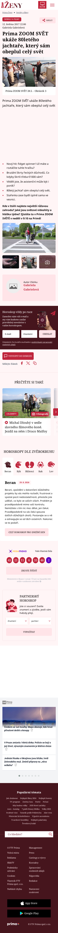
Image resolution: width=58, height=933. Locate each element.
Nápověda (34, 875)
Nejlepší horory (45, 798)
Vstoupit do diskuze (20, 356)
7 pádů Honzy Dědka (30, 809)
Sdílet (46, 21)
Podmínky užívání (12, 869)
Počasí (45, 802)
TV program (15, 802)
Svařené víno (12, 812)
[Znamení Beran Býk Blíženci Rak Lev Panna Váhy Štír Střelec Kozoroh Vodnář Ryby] (29, 334)
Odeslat (47, 334)
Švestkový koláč (29, 823)
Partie (37, 802)
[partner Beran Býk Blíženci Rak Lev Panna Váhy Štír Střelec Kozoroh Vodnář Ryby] (40, 621)
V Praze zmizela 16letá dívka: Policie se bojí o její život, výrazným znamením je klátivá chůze (27, 744)
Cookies (11, 875)
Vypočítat (29, 632)
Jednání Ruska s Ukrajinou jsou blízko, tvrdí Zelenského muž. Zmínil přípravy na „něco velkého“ (26, 762)
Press (31, 852)
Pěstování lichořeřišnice (19, 816)
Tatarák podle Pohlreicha (30, 812)
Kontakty (33, 862)
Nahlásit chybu (14, 889)
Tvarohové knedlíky (20, 820)
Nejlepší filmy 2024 (28, 798)
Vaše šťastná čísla (43, 551)
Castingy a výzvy (37, 857)
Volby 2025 (46, 809)
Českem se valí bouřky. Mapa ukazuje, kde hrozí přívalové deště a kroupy (28, 729)
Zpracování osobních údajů (36, 869)
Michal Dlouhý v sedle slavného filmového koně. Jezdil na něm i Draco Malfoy (26, 427)
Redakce (33, 880)
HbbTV (10, 862)
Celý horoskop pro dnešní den (27, 532)
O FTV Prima (13, 847)
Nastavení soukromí (34, 891)
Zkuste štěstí (29, 570)
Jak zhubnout (12, 798)
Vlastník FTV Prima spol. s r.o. (15, 882)
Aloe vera (48, 812)
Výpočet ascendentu (40, 816)
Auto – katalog (13, 809)
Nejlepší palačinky (39, 820)
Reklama (11, 857)
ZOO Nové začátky (37, 805)
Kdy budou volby (20, 805)
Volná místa (13, 852)
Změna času (28, 802)
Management (35, 847)
